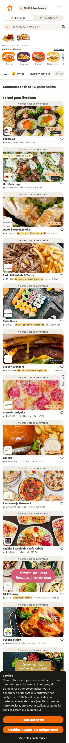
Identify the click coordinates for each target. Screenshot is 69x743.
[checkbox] (9, 59)
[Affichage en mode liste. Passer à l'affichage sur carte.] (63, 27)
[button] (8, 8)
